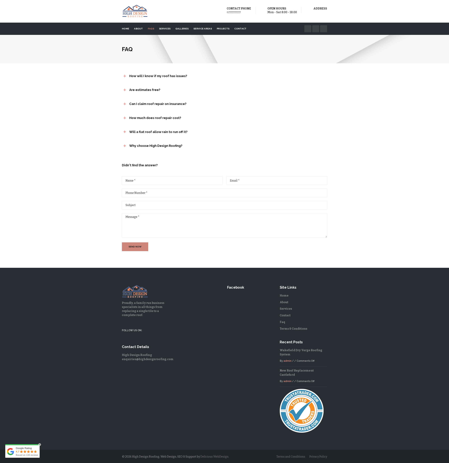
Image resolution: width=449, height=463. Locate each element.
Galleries (182, 28)
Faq (282, 322)
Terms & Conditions (293, 328)
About (138, 28)
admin (287, 360)
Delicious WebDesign (214, 456)
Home (125, 28)
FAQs (151, 28)
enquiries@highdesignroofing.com (147, 359)
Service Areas (202, 28)
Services (164, 28)
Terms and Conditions (290, 456)
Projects (223, 28)
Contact (240, 28)
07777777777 (234, 12)
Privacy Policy (318, 456)
